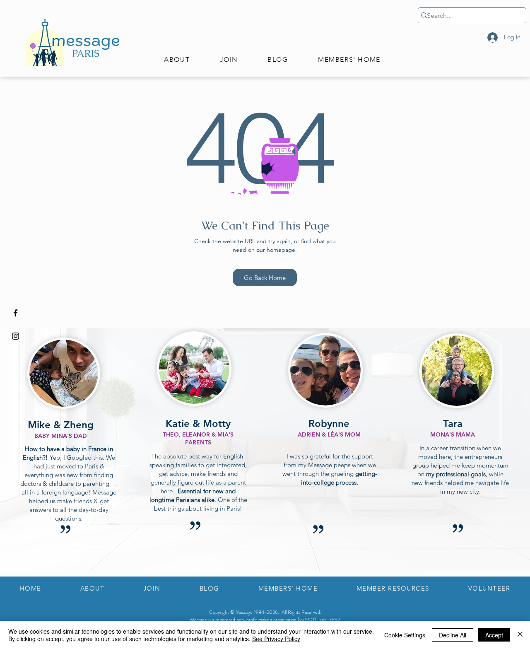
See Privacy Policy (276, 639)
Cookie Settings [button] (404, 635)
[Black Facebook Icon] (15, 313)
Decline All (452, 635)
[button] (177, 59)
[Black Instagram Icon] (15, 336)
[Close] (520, 634)
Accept (494, 635)
